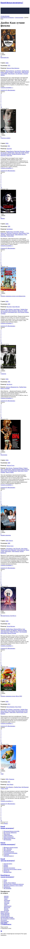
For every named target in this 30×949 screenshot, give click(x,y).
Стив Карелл (9, 548)
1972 (9, 65)
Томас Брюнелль (19, 234)
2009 (9, 304)
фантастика (7, 907)
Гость (5, 881)
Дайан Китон (25, 72)
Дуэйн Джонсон (20, 550)
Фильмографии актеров (7, 917)
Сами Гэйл (9, 155)
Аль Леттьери (18, 73)
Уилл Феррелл (9, 787)
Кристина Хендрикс (19, 151)
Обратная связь (5, 921)
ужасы (5, 899)
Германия (11, 779)
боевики (6, 897)
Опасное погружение (9, 868)
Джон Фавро (10, 784)
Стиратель (3, 373)
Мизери (3, 218)
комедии (6, 896)
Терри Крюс (20, 471)
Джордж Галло (10, 465)
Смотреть (3, 90)
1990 (9, 226)
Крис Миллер (16, 306)
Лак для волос (7, 850)
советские (6, 901)
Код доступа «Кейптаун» (10, 832)
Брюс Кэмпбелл (13, 310)
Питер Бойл (4, 633)
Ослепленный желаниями (10, 853)
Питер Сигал (10, 546)
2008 (9, 543)
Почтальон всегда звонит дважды (12, 869)
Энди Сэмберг (4, 310)
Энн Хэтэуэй (16, 548)
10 (1, 107)
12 (1, 56)
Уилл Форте (4, 711)
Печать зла (6, 870)
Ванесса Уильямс (5, 388)
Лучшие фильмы (5, 16)
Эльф (2, 773)
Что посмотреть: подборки (8, 918)
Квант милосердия (8, 836)
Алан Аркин (24, 548)
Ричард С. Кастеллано (15, 72)
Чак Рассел (9, 384)
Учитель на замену (5, 138)
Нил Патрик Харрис (23, 312)
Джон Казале (11, 73)
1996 (9, 381)
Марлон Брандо (10, 70)
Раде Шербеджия (12, 471)
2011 (9, 146)
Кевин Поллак (25, 469)
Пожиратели (7, 887)
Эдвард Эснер (4, 788)
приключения (7, 906)
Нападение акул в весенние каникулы (14, 884)
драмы (5, 904)
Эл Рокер (3, 313)
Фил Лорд (9, 306)
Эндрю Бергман (11, 626)
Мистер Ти (20, 310)
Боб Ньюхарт (25, 787)
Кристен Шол (20, 712)
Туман (5, 880)
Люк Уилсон (9, 468)
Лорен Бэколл (22, 233)
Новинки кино (4, 911)
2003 (9, 781)
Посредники (4, 454)
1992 (9, 623)
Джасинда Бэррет (16, 469)
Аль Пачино (18, 70)
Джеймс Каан (25, 70)
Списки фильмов (5, 916)
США (6, 62)
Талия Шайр (4, 73)
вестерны (6, 910)
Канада (11, 540)
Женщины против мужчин (11, 847)
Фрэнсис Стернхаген (12, 233)
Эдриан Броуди (10, 151)
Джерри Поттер (10, 234)
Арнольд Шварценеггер (12, 387)
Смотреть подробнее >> (7, 87)
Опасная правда (8, 863)
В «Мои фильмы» (10, 90)
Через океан (7, 834)
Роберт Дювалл (5, 72)
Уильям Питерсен (16, 154)
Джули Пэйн (10, 236)
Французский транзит (9, 838)
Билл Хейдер (9, 309)
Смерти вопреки (8, 835)
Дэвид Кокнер (15, 551)
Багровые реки (7, 872)
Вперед (6, 823)
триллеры (6, 903)
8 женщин (6, 854)
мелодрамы (7, 900)
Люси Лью (18, 152)
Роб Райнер (10, 229)
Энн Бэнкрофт (23, 631)
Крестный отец (5, 57)
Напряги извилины (6, 535)
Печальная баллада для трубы (11, 831)
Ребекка (6, 865)
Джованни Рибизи (18, 468)
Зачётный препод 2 (9, 856)
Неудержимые (7, 839)
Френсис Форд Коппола (13, 68)
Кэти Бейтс (16, 231)
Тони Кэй (9, 148)
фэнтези (6, 908)
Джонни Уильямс (22, 630)
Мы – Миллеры (8, 849)
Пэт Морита (14, 630)
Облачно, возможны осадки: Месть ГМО (11, 696)
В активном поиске (9, 851)
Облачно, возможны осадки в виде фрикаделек (13, 296)
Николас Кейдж (18, 629)
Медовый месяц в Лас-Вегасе (8, 615)
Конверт (6, 866)
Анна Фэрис (16, 309)
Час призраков (7, 888)
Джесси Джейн (10, 472)
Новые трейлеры (5, 913)
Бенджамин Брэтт (12, 312)
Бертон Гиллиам (11, 633)
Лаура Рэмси (4, 471)
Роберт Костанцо (14, 631)
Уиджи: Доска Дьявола (10, 882)
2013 (9, 704)
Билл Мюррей (12, 550)
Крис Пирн (18, 706)
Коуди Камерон (11, 706)
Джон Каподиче (5, 631)
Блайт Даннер (25, 152)
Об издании (4, 920)
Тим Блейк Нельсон (6, 154)
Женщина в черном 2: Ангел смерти (13, 885)
